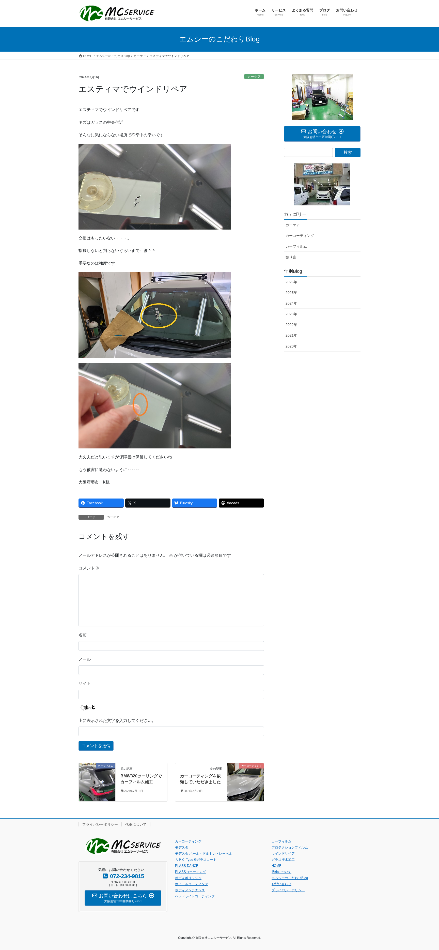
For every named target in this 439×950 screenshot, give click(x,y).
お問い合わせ (281, 884)
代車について (136, 824)
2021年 (291, 335)
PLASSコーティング (190, 872)
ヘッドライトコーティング (195, 896)
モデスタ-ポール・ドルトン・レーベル (203, 853)
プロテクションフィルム (290, 847)
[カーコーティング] (245, 782)
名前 (83, 635)
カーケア (254, 77)
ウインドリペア (283, 853)
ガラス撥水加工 (283, 860)
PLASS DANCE (186, 866)
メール (85, 659)
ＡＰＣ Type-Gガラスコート (195, 860)
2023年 (291, 314)
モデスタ (181, 847)
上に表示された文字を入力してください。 (117, 720)
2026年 (291, 282)
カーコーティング (300, 236)
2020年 (291, 346)
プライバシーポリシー (100, 824)
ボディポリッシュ (188, 878)
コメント (89, 568)
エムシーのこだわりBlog (290, 878)
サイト (85, 683)
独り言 (291, 257)
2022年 (291, 325)
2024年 (291, 303)
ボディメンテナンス (190, 890)
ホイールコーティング (191, 884)
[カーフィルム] (97, 782)
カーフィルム (296, 246)
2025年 (291, 293)
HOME (276, 866)
